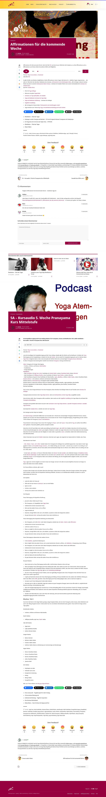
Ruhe (35, 515)
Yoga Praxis (26, 359)
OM (50, 65)
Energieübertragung (75, 709)
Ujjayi (44, 503)
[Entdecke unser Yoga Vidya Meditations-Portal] (41, 264)
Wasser (28, 444)
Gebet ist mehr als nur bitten (61, 258)
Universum (40, 483)
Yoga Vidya (52, 409)
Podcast (13, 40)
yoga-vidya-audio (61, 715)
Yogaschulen (37, 93)
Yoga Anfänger (32, 91)
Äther (38, 444)
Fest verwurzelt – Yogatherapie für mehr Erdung (37, 693)
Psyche (63, 423)
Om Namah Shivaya (28, 415)
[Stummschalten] (85, 71)
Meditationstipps (62, 133)
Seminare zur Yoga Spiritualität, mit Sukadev (35, 95)
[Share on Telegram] (19, 80)
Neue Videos (28, 127)
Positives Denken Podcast (29, 135)
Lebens (40, 430)
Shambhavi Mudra (65, 373)
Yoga (73, 423)
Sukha (24, 364)
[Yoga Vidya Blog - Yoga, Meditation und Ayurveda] (11, 4)
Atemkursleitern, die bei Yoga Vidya (62, 395)
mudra (54, 711)
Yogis (24, 461)
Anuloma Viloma (27, 379)
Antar (40, 373)
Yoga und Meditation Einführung (32, 100)
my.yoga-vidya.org (24, 165)
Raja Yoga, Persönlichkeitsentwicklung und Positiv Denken (51, 107)
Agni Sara (36, 373)
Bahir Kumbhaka (67, 709)
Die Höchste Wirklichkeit (31, 700)
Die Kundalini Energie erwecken (39, 445)
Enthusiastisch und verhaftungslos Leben (50, 105)
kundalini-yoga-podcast (38, 711)
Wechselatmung (36, 380)
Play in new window (32, 75)
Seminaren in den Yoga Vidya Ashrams (58, 403)
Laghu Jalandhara (48, 711)
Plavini (40, 619)
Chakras (34, 453)
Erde (25, 444)
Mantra (66, 522)
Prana (85, 355)
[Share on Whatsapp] (19, 77)
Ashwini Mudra (53, 373)
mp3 (68, 133)
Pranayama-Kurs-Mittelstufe (29, 713)
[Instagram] (95, 789)
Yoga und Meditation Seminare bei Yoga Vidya (35, 98)
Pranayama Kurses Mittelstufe (74, 359)
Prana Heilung (76, 711)
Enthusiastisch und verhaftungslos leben (61, 82)
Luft (36, 444)
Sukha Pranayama (55, 713)
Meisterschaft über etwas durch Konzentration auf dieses (84, 273)
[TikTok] (97, 789)
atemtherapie (60, 709)
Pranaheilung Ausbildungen (54, 570)
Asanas (40, 419)
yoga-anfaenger (43, 135)
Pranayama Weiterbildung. (29, 400)
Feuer (32, 444)
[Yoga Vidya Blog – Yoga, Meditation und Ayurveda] (10, 789)
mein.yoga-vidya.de (35, 165)
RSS (29, 76)
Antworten (85, 194)
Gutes (62, 431)
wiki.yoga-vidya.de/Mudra (43, 683)
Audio (30, 133)
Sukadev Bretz (31, 87)
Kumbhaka (29, 373)
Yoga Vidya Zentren (44, 395)
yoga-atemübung (52, 715)
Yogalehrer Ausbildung (30, 102)
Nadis (28, 453)
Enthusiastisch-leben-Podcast (44, 83)
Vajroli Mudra (60, 375)
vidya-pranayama (80, 713)
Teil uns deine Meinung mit (32, 695)
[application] (55, 70)
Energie (30, 456)
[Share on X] (19, 73)
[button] (89, 4)
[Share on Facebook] (19, 70)
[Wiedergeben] (26, 71)
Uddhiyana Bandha (38, 375)
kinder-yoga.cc (69, 163)
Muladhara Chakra (83, 453)
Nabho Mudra (71, 377)
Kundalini (64, 453)
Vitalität (41, 437)
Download (40, 75)
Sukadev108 (48, 713)
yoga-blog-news (51, 135)
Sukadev (37, 135)
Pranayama (19, 314)
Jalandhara (60, 377)
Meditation (55, 133)
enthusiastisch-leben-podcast (46, 133)
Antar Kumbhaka (37, 709)
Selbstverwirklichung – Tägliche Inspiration (36, 698)
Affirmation (73, 522)
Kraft (24, 424)
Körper (54, 423)
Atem (39, 522)
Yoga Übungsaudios (38, 715)
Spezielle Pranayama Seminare (74, 403)
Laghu (55, 377)
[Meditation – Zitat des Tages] (19, 264)
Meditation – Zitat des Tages (32, 117)
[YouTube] (93, 789)
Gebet (61, 522)
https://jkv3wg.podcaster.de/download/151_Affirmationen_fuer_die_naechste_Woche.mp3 (43, 200)
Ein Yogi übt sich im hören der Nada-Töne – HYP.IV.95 (38, 122)
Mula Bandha (43, 366)
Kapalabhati (26, 371)
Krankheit (30, 540)
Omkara (19, 53)
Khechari (76, 373)
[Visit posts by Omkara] (12, 54)
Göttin (62, 454)
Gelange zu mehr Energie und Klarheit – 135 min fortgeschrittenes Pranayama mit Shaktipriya (49, 119)
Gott (55, 454)
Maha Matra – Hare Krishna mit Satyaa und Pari (37, 703)
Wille (36, 578)
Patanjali (71, 133)
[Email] (19, 83)
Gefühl (63, 428)
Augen (57, 428)
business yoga (35, 133)
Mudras (53, 357)
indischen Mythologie (31, 454)
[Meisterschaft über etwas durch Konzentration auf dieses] (87, 264)
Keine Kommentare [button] (81, 766)
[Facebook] (91, 789)
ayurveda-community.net (81, 163)
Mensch (56, 453)
